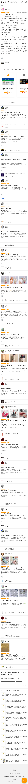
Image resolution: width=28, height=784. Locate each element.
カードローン (17, 678)
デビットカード (4, 678)
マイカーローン (4, 681)
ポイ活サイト (11, 678)
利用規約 (12, 776)
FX (16, 681)
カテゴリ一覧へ (23, 685)
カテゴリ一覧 (10, 773)
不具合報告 (14, 779)
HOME (14, 770)
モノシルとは (17, 773)
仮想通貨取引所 (11, 681)
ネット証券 (19, 681)
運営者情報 (6, 776)
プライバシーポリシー (19, 776)
